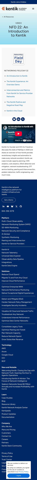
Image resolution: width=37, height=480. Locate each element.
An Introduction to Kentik (17, 76)
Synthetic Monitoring (10, 237)
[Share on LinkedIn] (18, 119)
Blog (3, 401)
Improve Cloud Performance (13, 281)
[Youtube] (8, 206)
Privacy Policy (7, 453)
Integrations (7, 262)
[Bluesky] (12, 206)
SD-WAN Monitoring (10, 227)
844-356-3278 (8, 211)
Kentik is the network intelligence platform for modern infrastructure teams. (12, 191)
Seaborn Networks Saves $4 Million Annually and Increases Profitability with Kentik (18, 386)
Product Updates (9, 414)
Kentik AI (5, 249)
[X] (16, 206)
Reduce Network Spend (11, 336)
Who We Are (7, 426)
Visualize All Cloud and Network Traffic (18, 311)
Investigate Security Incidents (14, 305)
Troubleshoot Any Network (13, 314)
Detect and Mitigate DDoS (12, 299)
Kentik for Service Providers (13, 244)
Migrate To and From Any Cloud (14, 278)
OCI (3, 358)
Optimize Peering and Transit (13, 330)
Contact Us (6, 436)
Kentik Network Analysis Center (15, 407)
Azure (4, 351)
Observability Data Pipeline (13, 259)
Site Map (5, 466)
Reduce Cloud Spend (10, 274)
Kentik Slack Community (12, 446)
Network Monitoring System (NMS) (16, 224)
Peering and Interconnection (13, 240)
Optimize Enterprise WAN (12, 287)
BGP (3, 361)
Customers (6, 433)
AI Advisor (6, 234)
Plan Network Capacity (11, 333)
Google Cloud (7, 355)
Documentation (8, 417)
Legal (4, 463)
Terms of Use (7, 456)
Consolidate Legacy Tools (12, 326)
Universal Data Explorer (11, 256)
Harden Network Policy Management (17, 302)
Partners (5, 442)
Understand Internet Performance (15, 317)
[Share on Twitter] (23, 119)
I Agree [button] (18, 476)
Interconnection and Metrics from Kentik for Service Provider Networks (20, 93)
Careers (5, 439)
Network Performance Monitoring (15, 290)
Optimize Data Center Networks (15, 321)
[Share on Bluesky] (14, 119)
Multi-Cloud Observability (12, 221)
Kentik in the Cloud (14, 111)
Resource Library (8, 404)
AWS (4, 348)
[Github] (21, 206)
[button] (33, 9)
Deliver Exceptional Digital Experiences (18, 293)
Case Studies (7, 398)
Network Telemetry (9, 253)
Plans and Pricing (8, 430)
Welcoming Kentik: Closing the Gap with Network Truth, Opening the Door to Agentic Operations (18, 372)
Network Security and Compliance (16, 231)
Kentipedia (6, 411)
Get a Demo (8, 200)
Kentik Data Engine (9, 265)
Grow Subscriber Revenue (12, 339)
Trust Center (7, 459)
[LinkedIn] (3, 206)
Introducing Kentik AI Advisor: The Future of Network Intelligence (16, 379)
